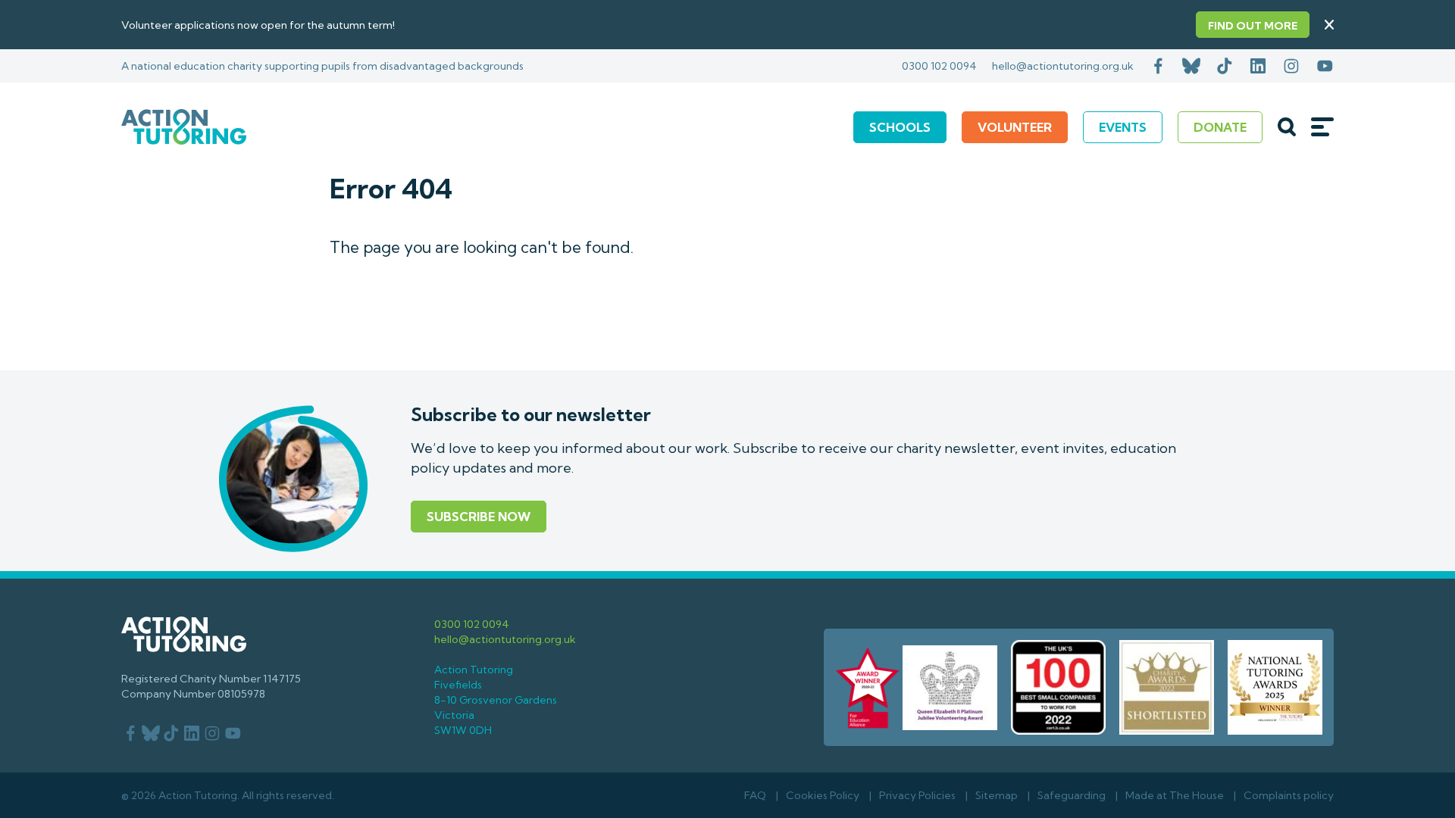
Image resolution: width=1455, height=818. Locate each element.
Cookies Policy (822, 795)
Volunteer (1015, 127)
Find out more (1252, 26)
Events (1123, 127)
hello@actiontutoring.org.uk (1063, 66)
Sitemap (996, 795)
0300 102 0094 (939, 66)
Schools (900, 127)
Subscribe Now (478, 516)
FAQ (755, 795)
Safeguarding (1071, 795)
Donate (1220, 127)
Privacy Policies (917, 795)
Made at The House (1174, 795)
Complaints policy (1289, 795)
